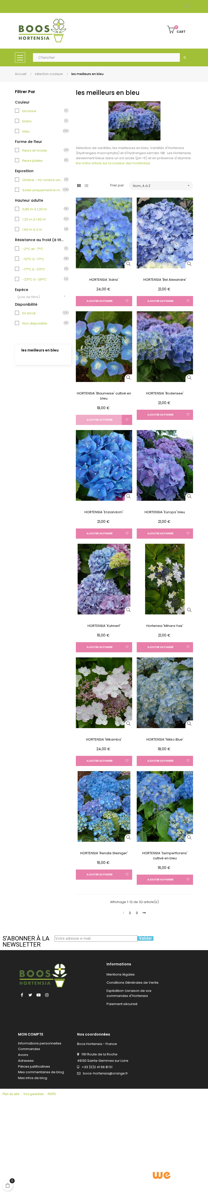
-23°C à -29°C (42, 279)
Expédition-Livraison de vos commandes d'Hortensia (129, 993)
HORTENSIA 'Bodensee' (165, 393)
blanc (42, 121)
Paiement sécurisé (122, 1003)
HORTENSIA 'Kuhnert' (104, 625)
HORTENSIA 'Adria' (103, 279)
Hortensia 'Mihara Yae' (164, 625)
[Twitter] (30, 995)
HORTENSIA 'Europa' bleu (165, 512)
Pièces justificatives (34, 1066)
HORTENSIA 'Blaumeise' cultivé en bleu (104, 396)
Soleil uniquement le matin (42, 190)
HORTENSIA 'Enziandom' (103, 512)
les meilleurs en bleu (40, 350)
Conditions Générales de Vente (133, 982)
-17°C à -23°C (42, 269)
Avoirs (23, 1054)
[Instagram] (47, 995)
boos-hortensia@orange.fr (105, 1073)
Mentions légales (121, 974)
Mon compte (30, 1034)
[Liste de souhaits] (127, 301)
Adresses (26, 1060)
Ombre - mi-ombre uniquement (42, 180)
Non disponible (42, 323)
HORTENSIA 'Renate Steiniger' (104, 853)
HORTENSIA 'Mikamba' (104, 739)
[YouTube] (38, 995)
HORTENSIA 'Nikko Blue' (164, 739)
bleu (42, 131)
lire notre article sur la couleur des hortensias (113, 163)
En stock (42, 313)
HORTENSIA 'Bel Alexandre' (164, 279)
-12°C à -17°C (42, 259)
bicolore (42, 111)
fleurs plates (42, 160)
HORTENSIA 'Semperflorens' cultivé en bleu (164, 856)
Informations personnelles (39, 1043)
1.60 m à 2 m (42, 229)
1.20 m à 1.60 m (42, 219)
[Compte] (187, 6)
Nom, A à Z (161, 185)
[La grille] (79, 186)
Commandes (29, 1049)
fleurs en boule (42, 150)
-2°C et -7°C (42, 248)
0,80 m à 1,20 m (42, 209)
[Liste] (86, 186)
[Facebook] (22, 995)
